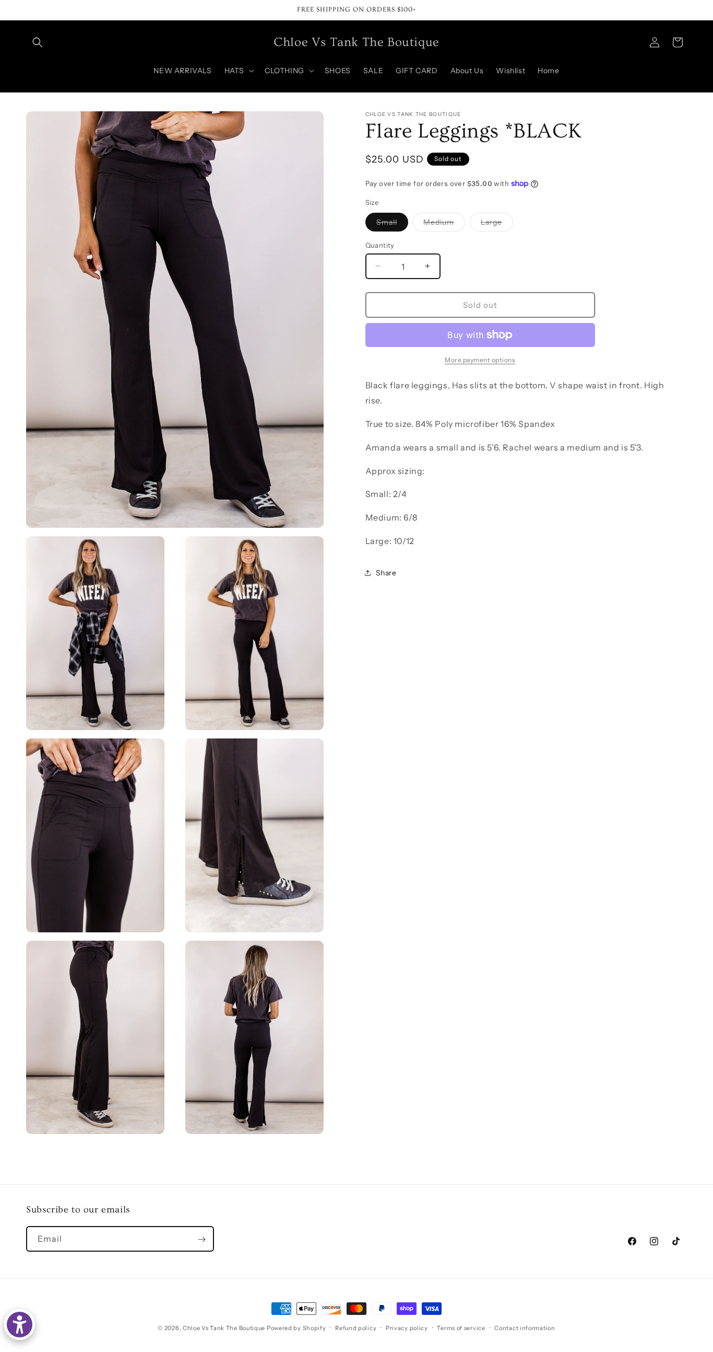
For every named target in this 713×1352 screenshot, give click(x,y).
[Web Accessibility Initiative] (19, 1324)
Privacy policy (407, 1328)
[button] (37, 42)
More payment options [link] (480, 360)
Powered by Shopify (296, 1328)
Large (497, 223)
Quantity (380, 244)
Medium (444, 223)
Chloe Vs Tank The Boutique (224, 1328)
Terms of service (461, 1328)
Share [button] (386, 572)
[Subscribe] (201, 1239)
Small (392, 223)
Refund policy (355, 1328)
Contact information (524, 1328)
